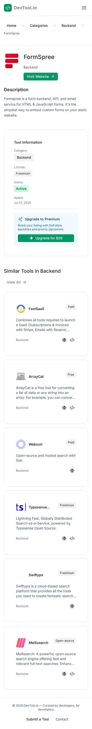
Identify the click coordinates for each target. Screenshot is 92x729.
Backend (69, 25)
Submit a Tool (37, 719)
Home (11, 25)
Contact (62, 719)
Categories (39, 25)
